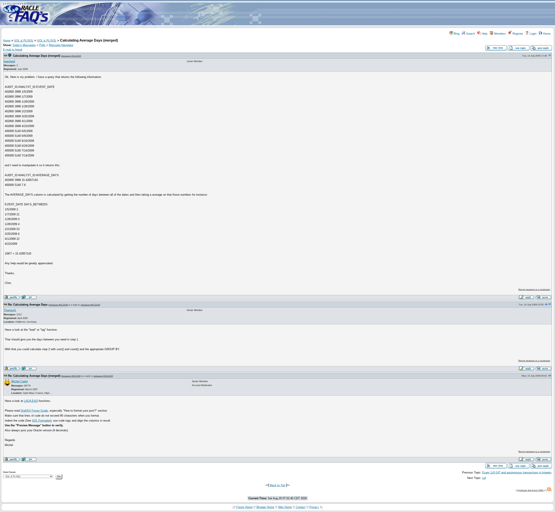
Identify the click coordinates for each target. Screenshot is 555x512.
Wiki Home (285, 507)
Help (484, 33)
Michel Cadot (19, 381)
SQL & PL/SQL (23, 40)
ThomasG (10, 310)
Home (546, 33)
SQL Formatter (41, 420)
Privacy (314, 507)
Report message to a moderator (534, 289)
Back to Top (277, 485)
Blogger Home (265, 507)
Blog (456, 33)
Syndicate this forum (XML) (530, 490)
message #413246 (58, 305)
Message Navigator (61, 45)
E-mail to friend (12, 49)
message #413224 (71, 56)
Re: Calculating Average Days (27, 304)
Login (532, 33)
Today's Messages (24, 45)
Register (517, 33)
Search (470, 33)
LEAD (34, 401)
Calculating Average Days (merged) (36, 55)
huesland (9, 61)
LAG (26, 401)
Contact (300, 507)
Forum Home (244, 507)
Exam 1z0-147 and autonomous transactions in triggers (517, 472)
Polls (42, 45)
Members (499, 33)
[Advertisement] (303, 13)
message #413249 (71, 376)
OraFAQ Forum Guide (34, 410)
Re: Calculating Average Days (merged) (34, 375)
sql (484, 478)
